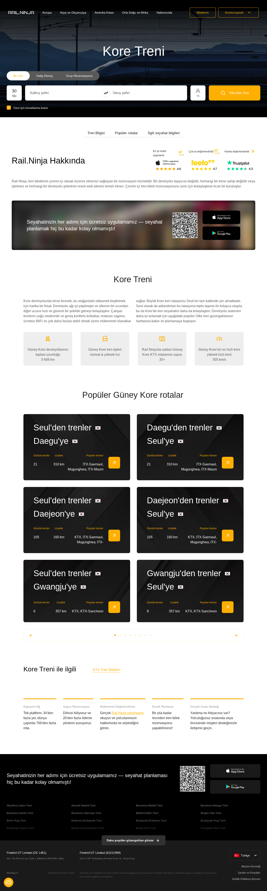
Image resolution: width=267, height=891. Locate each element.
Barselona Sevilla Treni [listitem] (20, 813)
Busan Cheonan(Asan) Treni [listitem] (87, 828)
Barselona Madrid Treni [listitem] (149, 805)
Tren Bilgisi (96, 133)
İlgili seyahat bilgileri (164, 133)
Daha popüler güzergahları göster (130, 840)
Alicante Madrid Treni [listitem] (83, 805)
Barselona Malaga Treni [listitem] (214, 805)
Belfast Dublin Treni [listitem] (147, 813)
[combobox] (53, 93)
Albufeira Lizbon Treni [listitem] (19, 805)
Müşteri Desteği (250, 866)
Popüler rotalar (126, 133)
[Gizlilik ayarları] (8, 882)
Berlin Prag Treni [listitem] (16, 820)
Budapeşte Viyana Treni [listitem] (20, 828)
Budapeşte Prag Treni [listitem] (213, 820)
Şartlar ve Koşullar (249, 872)
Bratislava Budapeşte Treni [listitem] (86, 820)
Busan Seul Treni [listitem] (146, 828)
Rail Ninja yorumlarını (128, 713)
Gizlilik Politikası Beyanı (246, 879)
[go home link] (21, 13)
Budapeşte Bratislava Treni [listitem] (151, 820)
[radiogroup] (53, 75)
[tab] (96, 133)
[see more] (114, 463)
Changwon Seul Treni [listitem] (213, 828)
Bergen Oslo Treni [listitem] (211, 813)
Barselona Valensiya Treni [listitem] (86, 813)
